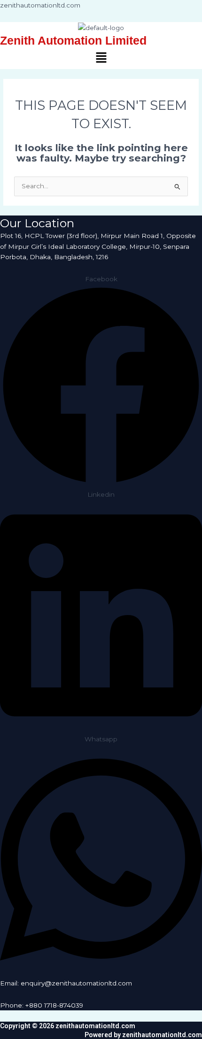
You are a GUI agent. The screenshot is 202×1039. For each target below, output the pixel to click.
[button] (101, 58)
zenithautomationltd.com (40, 5)
